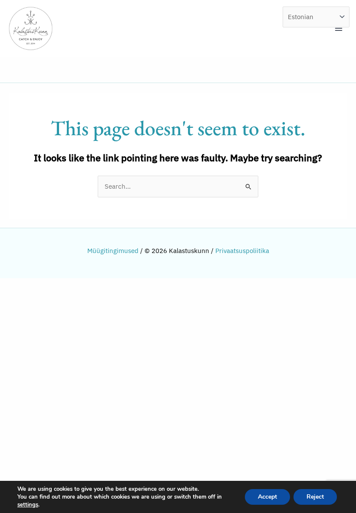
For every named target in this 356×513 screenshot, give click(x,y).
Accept (267, 497)
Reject (315, 497)
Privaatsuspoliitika (242, 251)
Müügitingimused (112, 251)
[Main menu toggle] (338, 28)
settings (27, 505)
